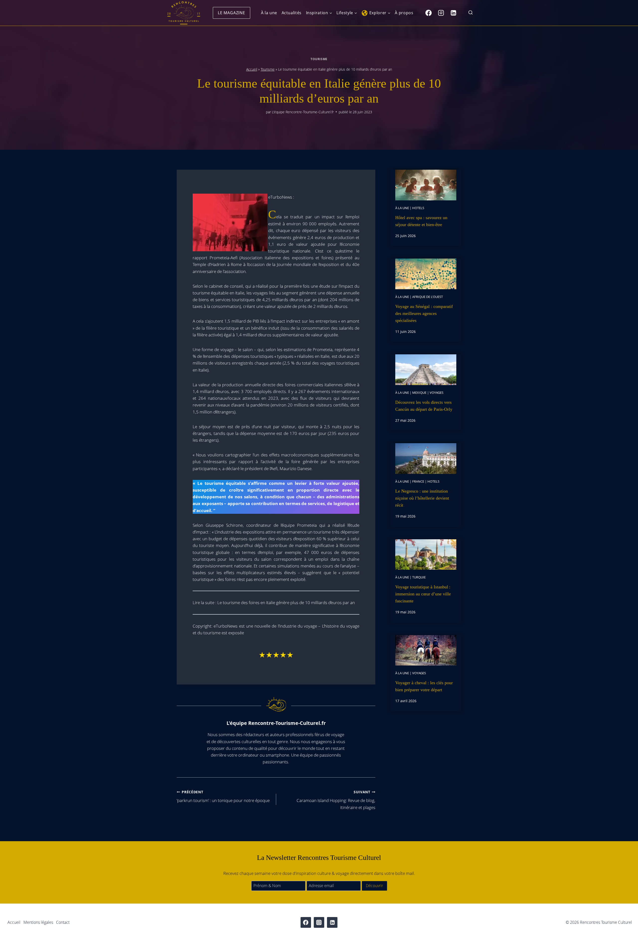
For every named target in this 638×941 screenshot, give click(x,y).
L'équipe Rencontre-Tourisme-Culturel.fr (303, 112)
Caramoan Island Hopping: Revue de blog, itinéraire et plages (336, 800)
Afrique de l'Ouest (427, 296)
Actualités (292, 12)
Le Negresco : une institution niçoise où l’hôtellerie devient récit (422, 498)
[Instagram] (441, 12)
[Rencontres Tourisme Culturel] (183, 13)
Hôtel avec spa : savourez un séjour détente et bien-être (421, 221)
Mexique (419, 392)
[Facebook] (428, 12)
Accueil (251, 69)
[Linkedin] (453, 12)
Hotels (418, 208)
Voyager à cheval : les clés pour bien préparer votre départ (424, 686)
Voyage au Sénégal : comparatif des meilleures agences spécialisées (424, 313)
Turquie (419, 577)
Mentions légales (38, 922)
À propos (404, 12)
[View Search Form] (470, 12)
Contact (63, 922)
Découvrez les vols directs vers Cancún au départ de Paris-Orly (423, 406)
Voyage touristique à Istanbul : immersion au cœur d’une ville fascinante (423, 593)
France (418, 481)
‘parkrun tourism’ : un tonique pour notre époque (223, 797)
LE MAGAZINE (231, 12)
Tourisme (319, 59)
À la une (269, 12)
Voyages (436, 392)
